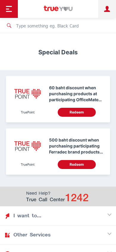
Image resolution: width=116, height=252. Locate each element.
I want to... (27, 215)
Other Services (32, 235)
